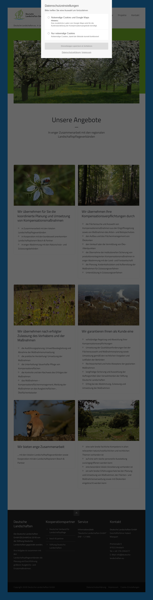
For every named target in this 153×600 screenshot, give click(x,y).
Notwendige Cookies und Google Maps (74, 21)
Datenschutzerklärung (71, 52)
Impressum (86, 52)
